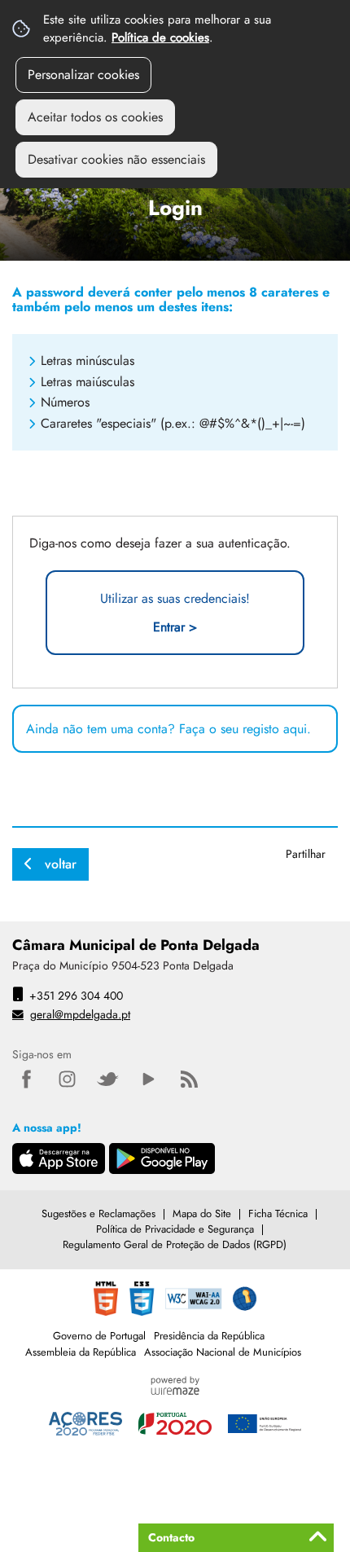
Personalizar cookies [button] (83, 74)
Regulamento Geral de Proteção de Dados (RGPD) (175, 1244)
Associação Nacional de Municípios (222, 1352)
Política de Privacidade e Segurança (175, 1229)
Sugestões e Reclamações (98, 1213)
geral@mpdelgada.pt (80, 1014)
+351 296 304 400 (76, 995)
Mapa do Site (202, 1213)
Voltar (61, 864)
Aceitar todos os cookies (95, 117)
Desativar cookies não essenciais (116, 159)
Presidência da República (209, 1335)
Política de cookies (160, 37)
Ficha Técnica (278, 1213)
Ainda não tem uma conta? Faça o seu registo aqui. (168, 728)
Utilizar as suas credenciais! (175, 612)
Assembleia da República (80, 1352)
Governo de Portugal (99, 1335)
